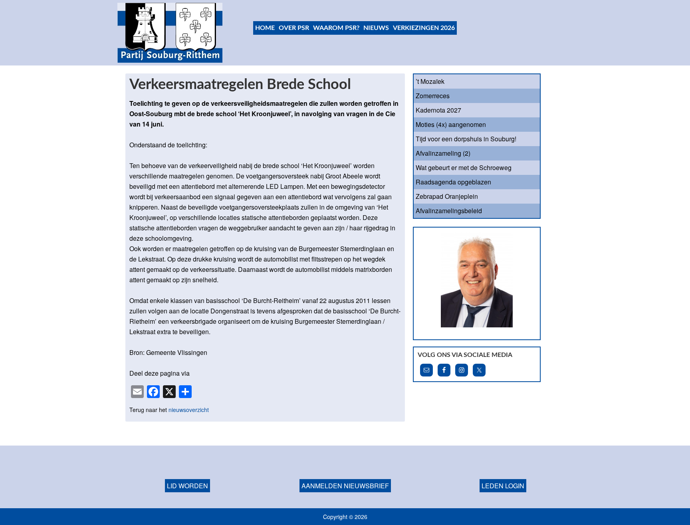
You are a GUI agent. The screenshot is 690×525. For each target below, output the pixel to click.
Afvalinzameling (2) (443, 153)
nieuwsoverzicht (189, 410)
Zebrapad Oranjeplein (447, 196)
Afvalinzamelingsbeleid (449, 210)
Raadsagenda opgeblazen (453, 181)
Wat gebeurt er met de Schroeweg (464, 167)
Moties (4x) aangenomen (451, 124)
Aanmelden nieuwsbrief (345, 485)
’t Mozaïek (430, 81)
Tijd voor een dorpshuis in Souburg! (466, 138)
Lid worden (187, 485)
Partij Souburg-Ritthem (170, 32)
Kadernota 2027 (438, 110)
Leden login (503, 485)
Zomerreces (433, 95)
